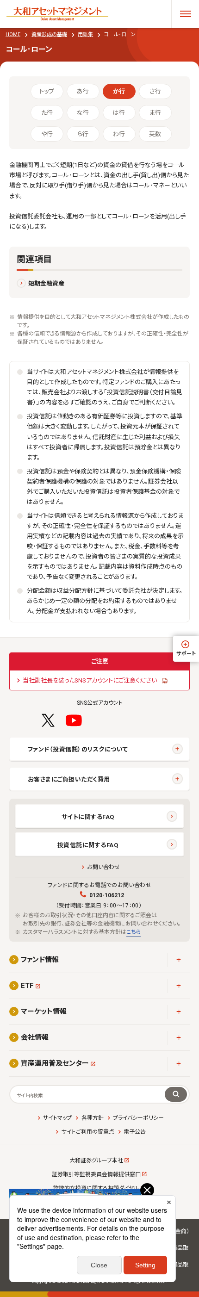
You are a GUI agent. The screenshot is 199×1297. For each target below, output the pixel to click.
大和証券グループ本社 (96, 1160)
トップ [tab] (46, 91)
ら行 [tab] (82, 133)
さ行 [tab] (155, 91)
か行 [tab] (119, 91)
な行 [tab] (83, 112)
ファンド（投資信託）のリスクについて (78, 749)
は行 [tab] (119, 112)
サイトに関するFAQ (88, 816)
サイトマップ (57, 1118)
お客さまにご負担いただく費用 (69, 779)
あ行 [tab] (83, 91)
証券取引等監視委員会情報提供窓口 (96, 1174)
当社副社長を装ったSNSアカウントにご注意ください (90, 680)
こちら (133, 932)
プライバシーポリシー (138, 1118)
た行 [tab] (47, 112)
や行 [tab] (47, 133)
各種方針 (92, 1118)
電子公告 (135, 1132)
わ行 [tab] (119, 133)
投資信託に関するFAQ (87, 845)
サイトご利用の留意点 (88, 1132)
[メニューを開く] (185, 14)
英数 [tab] (155, 133)
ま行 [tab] (155, 112)
